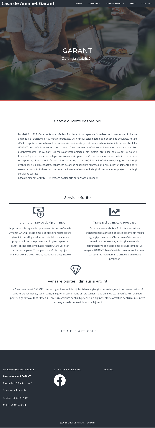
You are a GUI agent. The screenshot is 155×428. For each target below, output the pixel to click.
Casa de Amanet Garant (28, 3)
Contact (147, 3)
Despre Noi (94, 3)
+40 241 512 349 (20, 398)
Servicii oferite (115, 3)
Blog (132, 3)
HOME (79, 3)
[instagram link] (60, 380)
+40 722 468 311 (18, 405)
